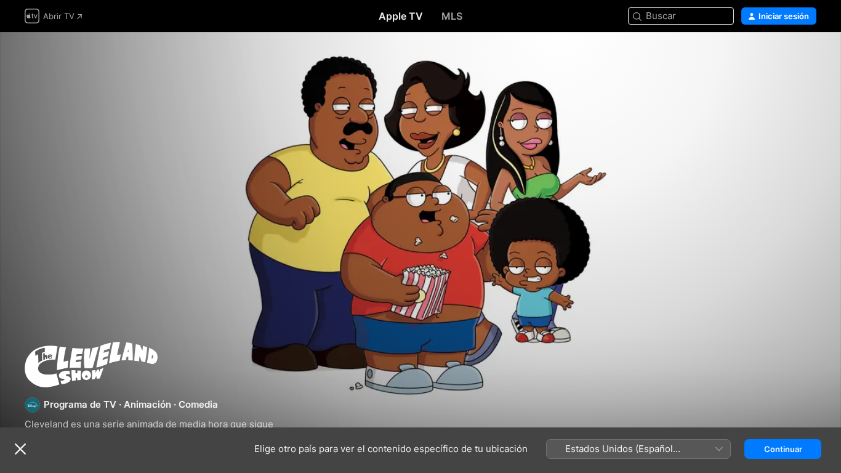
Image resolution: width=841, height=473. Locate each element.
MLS (451, 16)
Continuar (783, 449)
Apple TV (401, 16)
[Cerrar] (20, 449)
